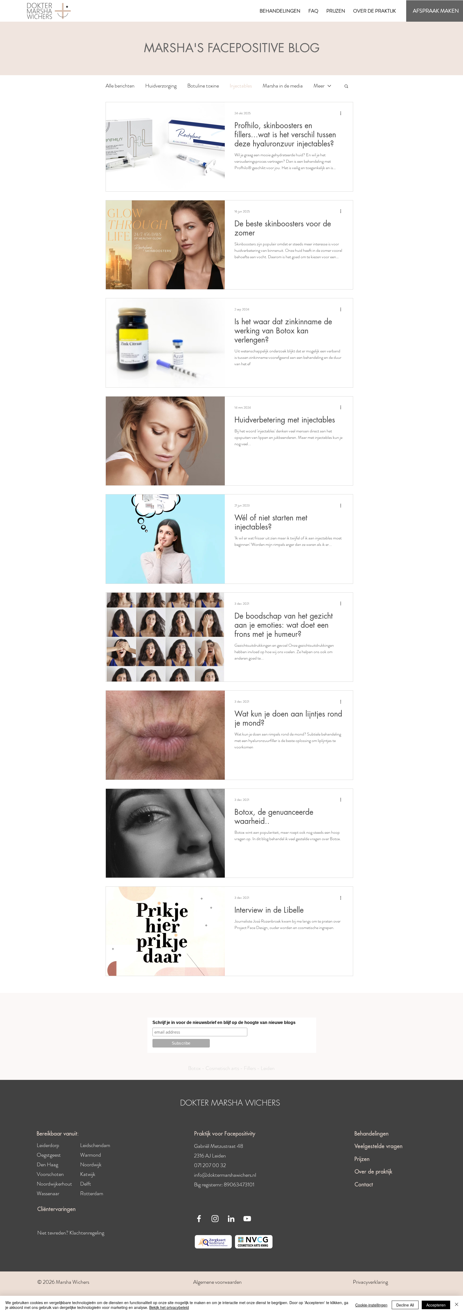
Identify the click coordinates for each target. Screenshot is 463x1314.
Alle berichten (120, 86)
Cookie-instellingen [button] (371, 1305)
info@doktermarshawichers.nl (225, 1175)
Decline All (405, 1305)
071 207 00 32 (210, 1165)
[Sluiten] (456, 1305)
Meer (318, 86)
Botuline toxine (203, 86)
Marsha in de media (283, 86)
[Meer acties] (342, 113)
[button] (280, 11)
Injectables (241, 86)
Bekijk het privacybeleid (169, 1307)
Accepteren (436, 1305)
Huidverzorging (161, 86)
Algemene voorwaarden (217, 1282)
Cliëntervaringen (56, 1209)
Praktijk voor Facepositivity (224, 1134)
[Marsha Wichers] (199, 1218)
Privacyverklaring (371, 1282)
